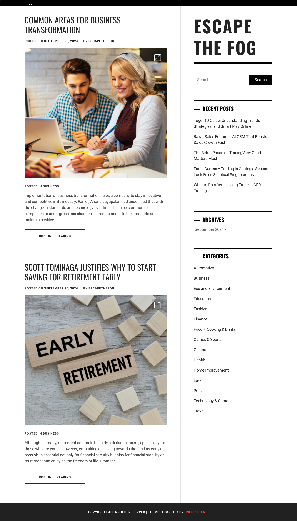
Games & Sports (208, 339)
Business (51, 186)
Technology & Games (212, 400)
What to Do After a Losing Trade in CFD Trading (227, 188)
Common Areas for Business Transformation (73, 25)
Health (199, 360)
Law (197, 380)
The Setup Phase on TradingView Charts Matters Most (228, 155)
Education (202, 298)
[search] (30, 3)
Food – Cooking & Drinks (215, 329)
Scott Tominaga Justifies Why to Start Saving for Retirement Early (90, 272)
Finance (200, 319)
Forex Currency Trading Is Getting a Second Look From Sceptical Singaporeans (231, 171)
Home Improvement (211, 370)
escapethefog (101, 41)
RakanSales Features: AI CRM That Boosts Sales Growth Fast (230, 139)
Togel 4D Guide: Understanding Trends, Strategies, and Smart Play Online (227, 123)
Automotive (204, 268)
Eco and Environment (212, 288)
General (200, 349)
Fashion (200, 309)
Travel (199, 411)
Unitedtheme (196, 512)
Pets (198, 390)
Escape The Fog (225, 36)
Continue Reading (55, 236)
